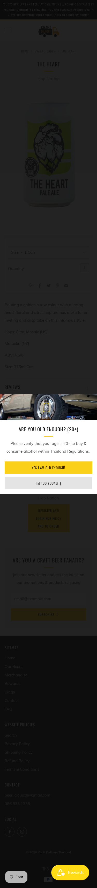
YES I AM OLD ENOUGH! (48, 467)
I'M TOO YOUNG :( (48, 483)
